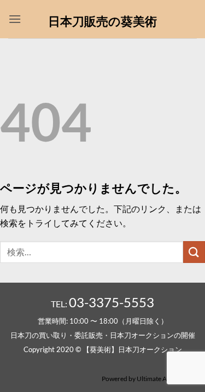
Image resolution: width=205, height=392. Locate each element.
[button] (14, 18)
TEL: (102, 304)
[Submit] (194, 251)
